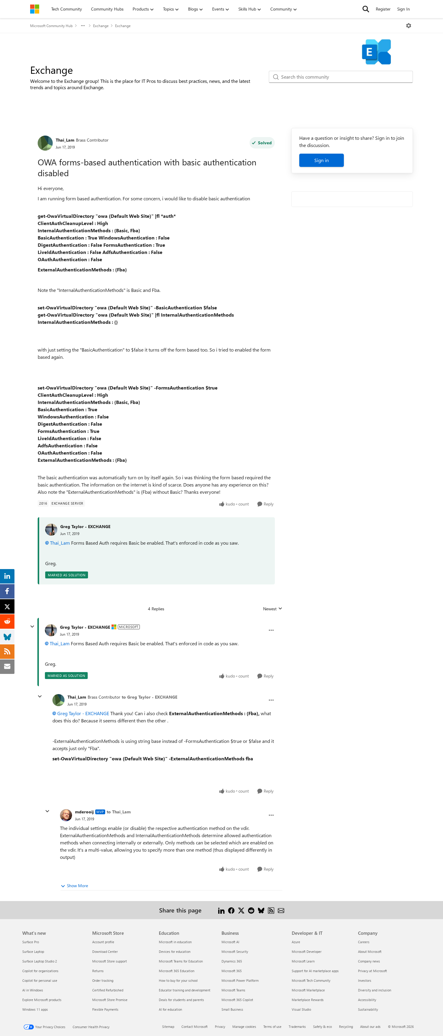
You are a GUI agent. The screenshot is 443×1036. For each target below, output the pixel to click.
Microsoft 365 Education (176, 971)
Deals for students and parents (181, 999)
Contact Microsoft (194, 1026)
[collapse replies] (32, 626)
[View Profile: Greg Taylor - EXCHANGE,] (51, 530)
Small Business (232, 1009)
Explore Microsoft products (41, 999)
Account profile (103, 942)
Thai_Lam (65, 140)
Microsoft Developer (307, 951)
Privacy (220, 1026)
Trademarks (297, 1026)
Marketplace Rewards (308, 999)
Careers (363, 942)
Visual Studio (301, 1009)
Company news (369, 961)
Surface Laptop (33, 951)
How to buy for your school (178, 980)
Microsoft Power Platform (240, 980)
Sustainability (368, 1009)
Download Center (105, 951)
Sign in (321, 160)
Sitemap (168, 1026)
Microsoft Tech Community (311, 980)
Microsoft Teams (233, 990)
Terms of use (272, 1026)
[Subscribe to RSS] (271, 910)
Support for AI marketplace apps (315, 971)
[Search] (365, 9)
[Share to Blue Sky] (261, 910)
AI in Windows (32, 990)
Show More (77, 885)
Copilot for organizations (40, 971)
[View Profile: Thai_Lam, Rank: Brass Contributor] (45, 143)
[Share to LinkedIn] (221, 910)
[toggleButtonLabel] (408, 25)
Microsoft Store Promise (109, 999)
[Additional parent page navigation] (82, 25)
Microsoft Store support (109, 961)
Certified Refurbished (107, 990)
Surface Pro (30, 942)
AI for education (170, 1009)
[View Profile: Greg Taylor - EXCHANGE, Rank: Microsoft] (51, 630)
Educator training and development (184, 990)
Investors (364, 980)
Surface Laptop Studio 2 (39, 961)
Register (383, 9)
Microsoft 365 (232, 971)
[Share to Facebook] (231, 910)
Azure (296, 942)
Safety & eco (322, 1026)
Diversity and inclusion (374, 990)
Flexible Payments (105, 1009)
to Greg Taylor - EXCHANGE (149, 697)
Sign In (403, 9)
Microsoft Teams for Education (181, 961)
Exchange (100, 25)
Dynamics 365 (232, 961)
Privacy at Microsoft (372, 971)
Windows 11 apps (35, 1009)
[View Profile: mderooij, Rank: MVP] (66, 815)
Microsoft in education (175, 942)
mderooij (84, 812)
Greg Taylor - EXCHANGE (85, 526)
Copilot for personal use (39, 980)
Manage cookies (244, 1026)
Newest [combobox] (272, 609)
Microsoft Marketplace (308, 990)
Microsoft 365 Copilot (237, 999)
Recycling (346, 1026)
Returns (98, 971)
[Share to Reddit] (251, 910)
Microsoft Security (235, 951)
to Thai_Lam (119, 812)
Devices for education (174, 951)
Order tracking (102, 980)
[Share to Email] (281, 910)
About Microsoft (370, 951)
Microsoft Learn (303, 961)
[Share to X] (241, 910)
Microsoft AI (230, 942)
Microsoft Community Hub (51, 25)
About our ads (370, 1026)
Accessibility (367, 999)
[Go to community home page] (34, 9)
